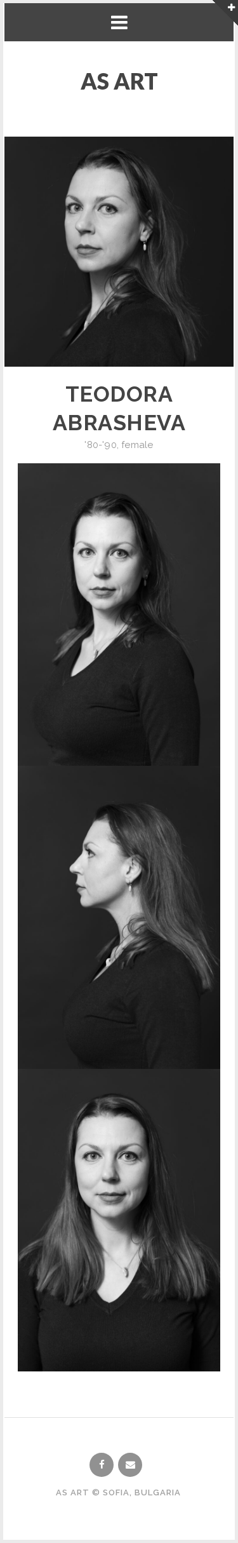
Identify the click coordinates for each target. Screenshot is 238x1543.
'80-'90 (100, 445)
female (137, 445)
